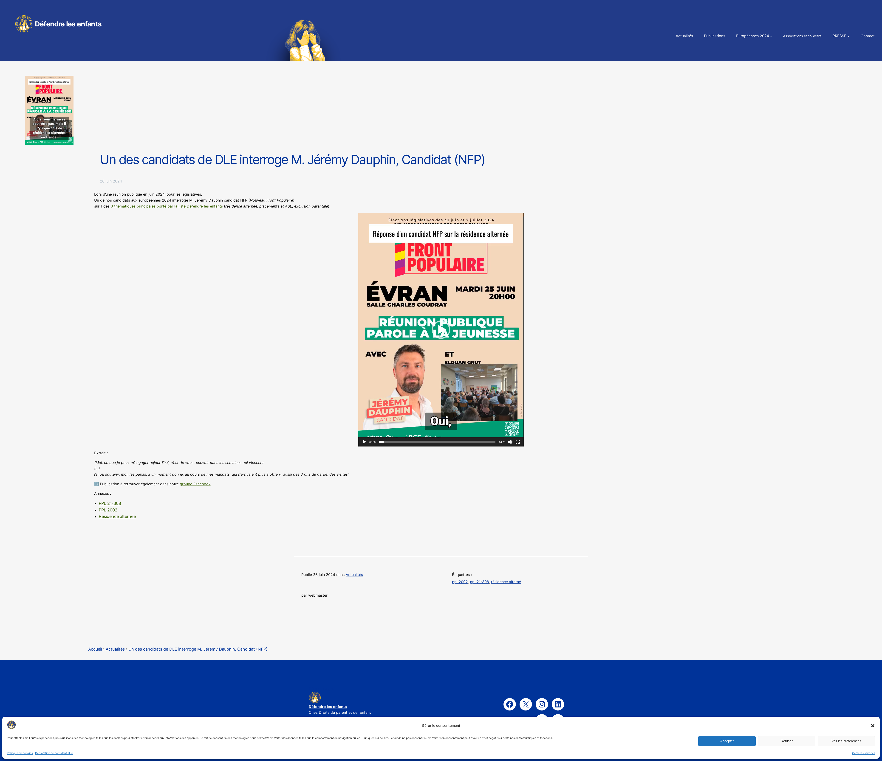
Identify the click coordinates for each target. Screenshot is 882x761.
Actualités (354, 574)
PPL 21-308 (110, 503)
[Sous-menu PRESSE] (848, 36)
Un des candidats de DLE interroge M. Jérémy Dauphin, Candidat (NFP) (198, 649)
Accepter (727, 741)
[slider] (437, 442)
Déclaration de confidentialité (54, 753)
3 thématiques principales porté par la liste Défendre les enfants (167, 206)
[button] (873, 725)
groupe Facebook (195, 484)
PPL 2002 (108, 510)
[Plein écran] (517, 442)
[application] (441, 329)
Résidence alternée (117, 516)
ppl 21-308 (479, 581)
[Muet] (510, 442)
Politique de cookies (20, 753)
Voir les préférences (846, 741)
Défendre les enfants (68, 24)
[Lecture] (364, 442)
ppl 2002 (460, 581)
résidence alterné (506, 581)
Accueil (95, 649)
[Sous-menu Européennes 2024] (771, 36)
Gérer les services (863, 753)
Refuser (787, 741)
